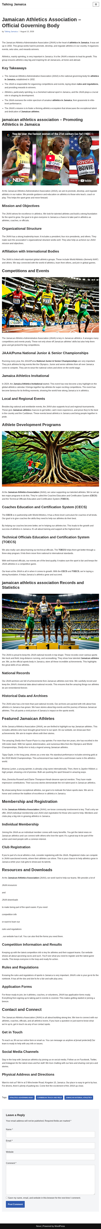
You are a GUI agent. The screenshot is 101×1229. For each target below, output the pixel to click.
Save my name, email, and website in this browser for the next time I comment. (44, 1198)
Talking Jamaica (11, 31)
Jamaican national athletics (79, 1098)
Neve (38, 1226)
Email (9, 1141)
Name (9, 1129)
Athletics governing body (21, 1098)
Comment (11, 1163)
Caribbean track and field (49, 1098)
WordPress (59, 1226)
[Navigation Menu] (96, 4)
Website (10, 1152)
